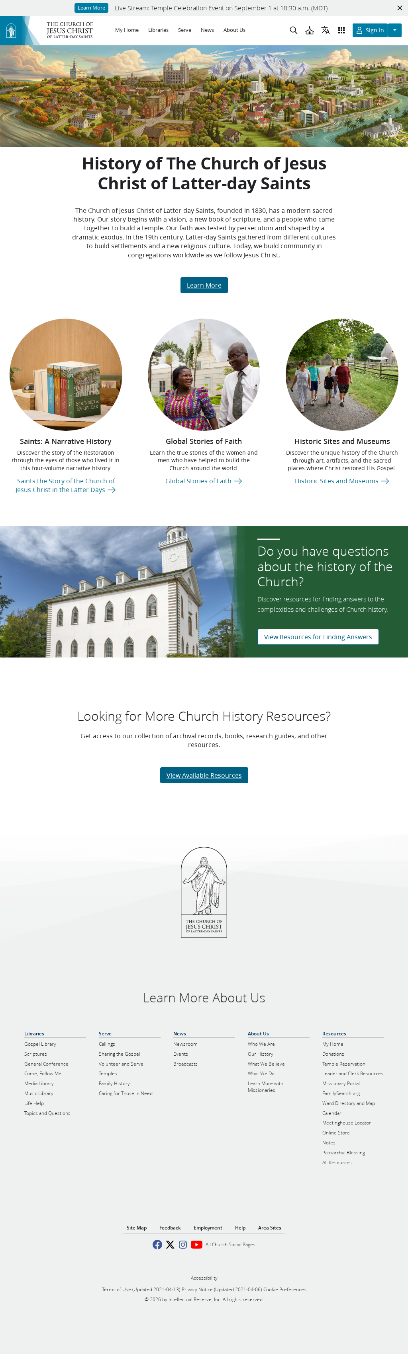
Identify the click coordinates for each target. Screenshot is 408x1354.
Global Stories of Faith (204, 441)
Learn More (204, 285)
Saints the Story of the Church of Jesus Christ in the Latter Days (65, 485)
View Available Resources (204, 775)
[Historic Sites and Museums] (342, 375)
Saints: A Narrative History (66, 441)
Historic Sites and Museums (342, 441)
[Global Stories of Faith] (204, 375)
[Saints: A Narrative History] (66, 375)
